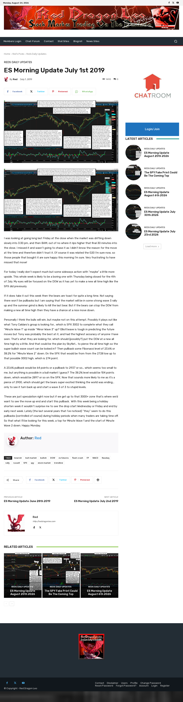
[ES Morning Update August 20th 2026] (23, 575)
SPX (25, 462)
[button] (175, 41)
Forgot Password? (126, 685)
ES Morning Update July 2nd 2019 (96, 501)
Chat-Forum (33, 41)
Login (154, 685)
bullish (43, 457)
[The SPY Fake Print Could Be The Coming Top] (61, 575)
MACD (95, 457)
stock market (44, 462)
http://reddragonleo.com (44, 521)
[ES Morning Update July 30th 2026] (133, 212)
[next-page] (12, 603)
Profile (134, 683)
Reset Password (104, 685)
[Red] (7, 79)
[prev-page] (6, 603)
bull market (31, 457)
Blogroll (77, 41)
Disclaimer (112, 683)
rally (7, 462)
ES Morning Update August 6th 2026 (99, 592)
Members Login (12, 41)
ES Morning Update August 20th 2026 (22, 592)
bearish (18, 457)
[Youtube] (177, 3)
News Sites (92, 41)
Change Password (150, 683)
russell (16, 462)
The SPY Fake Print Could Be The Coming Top (61, 592)
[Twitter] (173, 3)
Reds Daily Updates (36, 53)
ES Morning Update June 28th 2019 (27, 501)
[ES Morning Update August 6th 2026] (99, 575)
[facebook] (34, 526)
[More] (98, 479)
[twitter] (40, 526)
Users (124, 683)
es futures (64, 457)
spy (32, 462)
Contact (48, 41)
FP (88, 457)
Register (165, 685)
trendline (58, 462)
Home (7, 53)
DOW (52, 457)
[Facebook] (169, 3)
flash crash (77, 457)
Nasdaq (105, 457)
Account (144, 685)
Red (15, 79)
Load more (151, 246)
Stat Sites (63, 41)
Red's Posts (18, 53)
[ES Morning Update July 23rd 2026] (133, 231)
